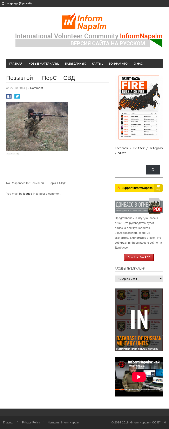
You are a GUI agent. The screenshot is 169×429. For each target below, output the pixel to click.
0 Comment (35, 88)
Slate (122, 153)
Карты (96, 63)
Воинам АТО (118, 63)
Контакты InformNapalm (64, 422)
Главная (15, 63)
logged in (29, 193)
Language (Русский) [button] (19, 3)
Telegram (156, 148)
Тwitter (138, 148)
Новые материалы (43, 63)
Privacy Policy (31, 422)
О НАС (138, 63)
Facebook (121, 148)
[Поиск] (153, 169)
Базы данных (75, 63)
